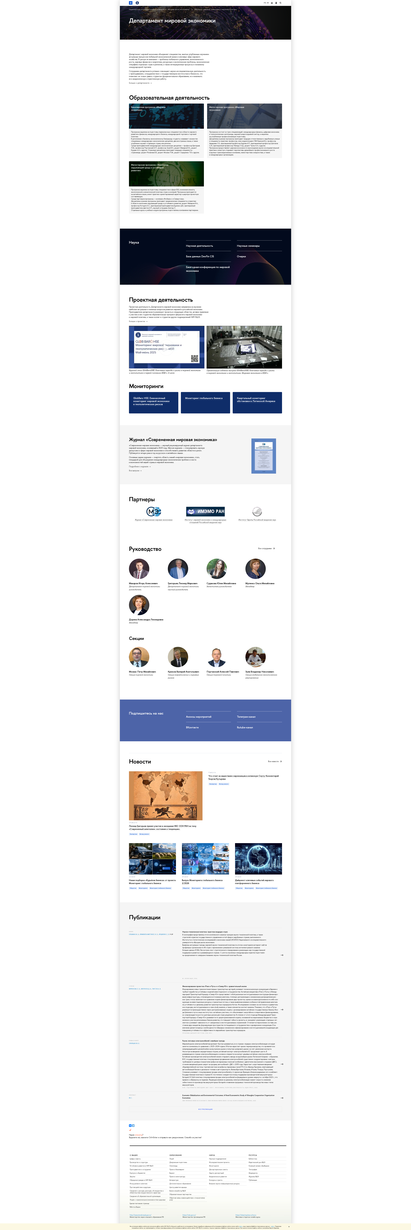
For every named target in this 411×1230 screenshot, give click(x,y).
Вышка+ (172, 1173)
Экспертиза (133, 834)
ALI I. (130, 1098)
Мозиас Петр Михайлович (142, 671)
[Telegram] (133, 1125)
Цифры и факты (135, 1159)
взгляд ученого (144, 834)
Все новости (273, 761)
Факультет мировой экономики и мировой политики (215, 9)
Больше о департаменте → (140, 83)
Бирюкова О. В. (134, 989)
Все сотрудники (265, 548)
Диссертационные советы (218, 1169)
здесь (240, 1226)
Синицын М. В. (134, 1043)
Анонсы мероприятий (199, 716)
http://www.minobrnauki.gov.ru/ (140, 1215)
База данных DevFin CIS (200, 256)
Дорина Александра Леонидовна (146, 619)
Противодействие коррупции (140, 1187)
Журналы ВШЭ (254, 1176)
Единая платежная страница (139, 1203)
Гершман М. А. (134, 934)
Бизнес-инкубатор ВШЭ (177, 1191)
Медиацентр (253, 1173)
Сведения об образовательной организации (145, 1196)
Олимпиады (173, 1166)
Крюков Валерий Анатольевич (183, 671)
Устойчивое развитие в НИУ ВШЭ (141, 1166)
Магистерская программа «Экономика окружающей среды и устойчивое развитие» (149, 167)
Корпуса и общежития (137, 1173)
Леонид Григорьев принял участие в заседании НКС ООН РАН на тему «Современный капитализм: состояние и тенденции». (162, 827)
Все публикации (205, 1109)
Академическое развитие (218, 1176)
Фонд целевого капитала (138, 1184)
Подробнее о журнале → (140, 466)
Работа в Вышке (135, 1207)
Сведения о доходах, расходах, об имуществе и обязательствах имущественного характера (147, 1192)
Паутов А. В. (156, 989)
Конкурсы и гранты (215, 1180)
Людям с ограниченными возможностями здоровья (147, 1200)
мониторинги (143, 888)
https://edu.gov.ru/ (189, 1215)
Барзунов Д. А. (146, 989)
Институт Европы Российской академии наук (257, 519)
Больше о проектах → (138, 321)
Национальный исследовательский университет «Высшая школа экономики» (159, 9)
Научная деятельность (200, 246)
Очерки (241, 256)
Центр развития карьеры (178, 1187)
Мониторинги (214, 1166)
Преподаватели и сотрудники (140, 1169)
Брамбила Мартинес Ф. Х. (149, 934)
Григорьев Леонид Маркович (182, 583)
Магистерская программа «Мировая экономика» (226, 108)
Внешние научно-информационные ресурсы (224, 1184)
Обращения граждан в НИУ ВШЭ (141, 1180)
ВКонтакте (192, 727)
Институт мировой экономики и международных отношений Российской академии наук (205, 521)
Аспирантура (173, 1180)
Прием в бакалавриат (176, 1169)
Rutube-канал (245, 727)
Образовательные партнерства (180, 1194)
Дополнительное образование (180, 1184)
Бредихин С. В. (164, 934)
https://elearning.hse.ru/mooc (246, 1215)
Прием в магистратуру (177, 1176)
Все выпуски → (135, 470)
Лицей (171, 1159)
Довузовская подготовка (178, 1162)
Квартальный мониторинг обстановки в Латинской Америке (256, 399)
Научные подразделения (217, 1159)
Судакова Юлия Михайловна (221, 583)
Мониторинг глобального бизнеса (204, 398)
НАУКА (212, 1155)
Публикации (253, 1180)
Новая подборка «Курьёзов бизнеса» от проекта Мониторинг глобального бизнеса (152, 882)
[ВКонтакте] (130, 1125)
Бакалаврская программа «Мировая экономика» (148, 108)
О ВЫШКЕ (134, 1155)
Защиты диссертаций (216, 1173)
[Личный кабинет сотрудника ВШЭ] (276, 3)
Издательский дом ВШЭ (257, 1162)
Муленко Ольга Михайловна (259, 583)
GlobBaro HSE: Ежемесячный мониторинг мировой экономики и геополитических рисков (151, 401)
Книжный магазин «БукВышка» (259, 1166)
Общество (133, 888)
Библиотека (253, 1159)
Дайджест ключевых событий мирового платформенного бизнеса (254, 882)
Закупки (132, 1176)
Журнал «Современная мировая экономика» (154, 519)
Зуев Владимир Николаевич (259, 671)
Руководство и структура (139, 1162)
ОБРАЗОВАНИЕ (175, 1155)
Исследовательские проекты (219, 1162)
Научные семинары (248, 246)
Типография (253, 1169)
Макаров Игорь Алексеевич (143, 583)
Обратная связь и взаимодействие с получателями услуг (187, 1199)
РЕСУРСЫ (253, 1155)
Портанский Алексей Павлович (223, 671)
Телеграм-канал (246, 716)
